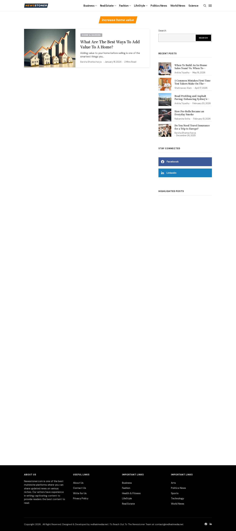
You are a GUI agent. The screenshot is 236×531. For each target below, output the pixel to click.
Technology (177, 498)
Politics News (159, 5)
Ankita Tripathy (182, 72)
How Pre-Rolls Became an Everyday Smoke (189, 113)
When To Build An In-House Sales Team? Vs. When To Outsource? (191, 68)
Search (162, 30)
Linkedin (171, 172)
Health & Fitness (131, 493)
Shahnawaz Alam (183, 88)
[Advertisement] (185, 327)
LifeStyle (139, 5)
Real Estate (107, 5)
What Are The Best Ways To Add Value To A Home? (110, 44)
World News (177, 5)
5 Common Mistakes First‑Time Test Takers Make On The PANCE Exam (192, 83)
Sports (175, 493)
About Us (78, 482)
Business (88, 5)
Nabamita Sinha (182, 118)
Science (193, 5)
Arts (173, 482)
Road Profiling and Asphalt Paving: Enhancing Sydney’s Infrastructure (191, 99)
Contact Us (79, 488)
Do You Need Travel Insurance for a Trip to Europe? (192, 127)
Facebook (173, 161)
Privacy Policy (80, 498)
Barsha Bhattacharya (91, 61)
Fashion (123, 5)
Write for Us (80, 493)
